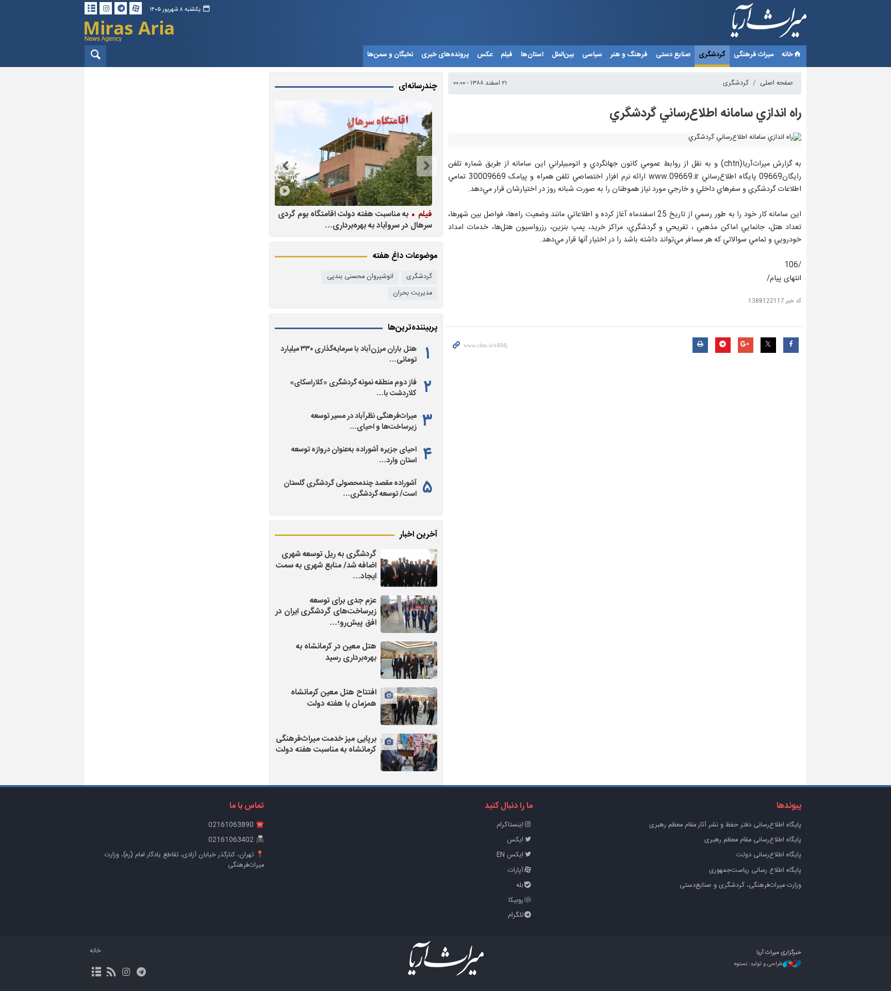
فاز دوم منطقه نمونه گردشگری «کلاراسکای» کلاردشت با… (353, 388)
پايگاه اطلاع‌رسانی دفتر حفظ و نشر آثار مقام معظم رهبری (725, 825)
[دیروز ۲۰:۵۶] (409, 706)
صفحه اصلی (776, 83)
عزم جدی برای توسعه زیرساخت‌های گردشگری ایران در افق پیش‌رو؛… (325, 611)
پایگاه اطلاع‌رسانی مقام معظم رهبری (752, 840)
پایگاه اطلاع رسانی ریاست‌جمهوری (755, 870)
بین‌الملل (563, 54)
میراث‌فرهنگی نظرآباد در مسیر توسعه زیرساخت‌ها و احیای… (364, 421)
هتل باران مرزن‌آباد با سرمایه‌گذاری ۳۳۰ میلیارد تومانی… (348, 354)
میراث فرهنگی (753, 54)
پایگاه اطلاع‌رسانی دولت (768, 855)
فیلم (507, 54)
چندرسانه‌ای (418, 86)
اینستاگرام (510, 825)
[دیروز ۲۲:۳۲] (409, 568)
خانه (787, 54)
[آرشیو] (91, 8)
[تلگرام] (120, 8)
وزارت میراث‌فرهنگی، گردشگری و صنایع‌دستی (740, 885)
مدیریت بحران (412, 293)
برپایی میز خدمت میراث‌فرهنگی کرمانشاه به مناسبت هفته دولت (326, 745)
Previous (427, 166)
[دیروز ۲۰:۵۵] (409, 752)
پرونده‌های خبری (445, 54)
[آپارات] (135, 8)
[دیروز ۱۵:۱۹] (284, 153)
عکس (484, 54)
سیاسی (592, 54)
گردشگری (712, 54)
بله (519, 885)
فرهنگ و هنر (629, 54)
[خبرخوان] (111, 973)
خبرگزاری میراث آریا (754, 24)
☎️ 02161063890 (236, 825)
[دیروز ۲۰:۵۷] (409, 660)
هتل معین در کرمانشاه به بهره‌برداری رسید (336, 652)
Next (285, 166)
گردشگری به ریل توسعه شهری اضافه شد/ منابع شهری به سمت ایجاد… (326, 565)
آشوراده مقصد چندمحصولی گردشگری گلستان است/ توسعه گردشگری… (350, 488)
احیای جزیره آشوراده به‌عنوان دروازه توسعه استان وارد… (354, 455)
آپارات (515, 870)
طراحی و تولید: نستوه (758, 964)
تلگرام (515, 915)
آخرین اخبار (418, 535)
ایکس (515, 840)
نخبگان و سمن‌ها (390, 54)
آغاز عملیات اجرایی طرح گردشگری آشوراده (285, 214)
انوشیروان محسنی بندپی (360, 276)
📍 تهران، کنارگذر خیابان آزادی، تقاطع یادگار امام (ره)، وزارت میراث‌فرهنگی (184, 860)
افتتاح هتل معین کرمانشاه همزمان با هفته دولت (333, 698)
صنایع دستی (673, 54)
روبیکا (515, 900)
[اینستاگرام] (106, 8)
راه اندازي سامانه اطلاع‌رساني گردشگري (705, 113)
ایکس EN (510, 855)
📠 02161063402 (236, 840)
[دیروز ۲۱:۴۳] (409, 614)
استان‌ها (532, 54)
